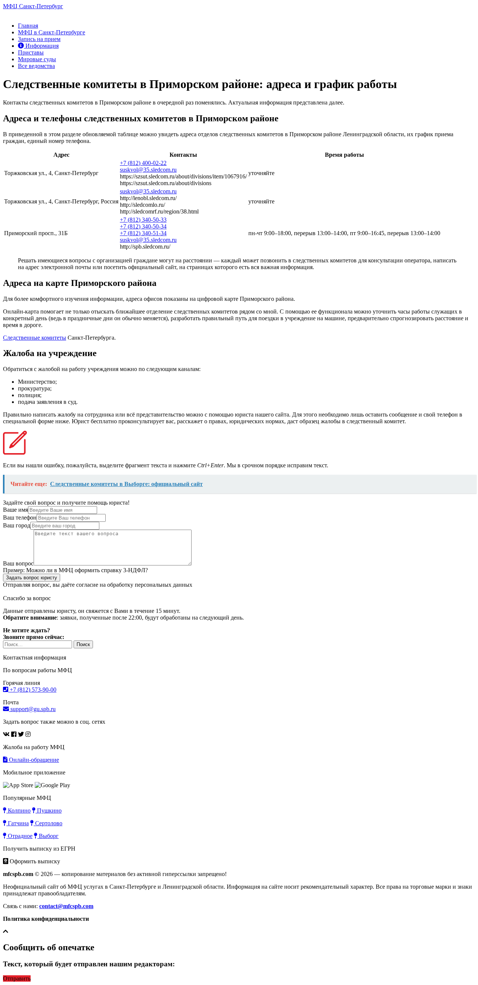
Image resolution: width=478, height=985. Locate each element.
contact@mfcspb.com (66, 906)
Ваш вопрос (18, 563)
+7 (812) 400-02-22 (143, 163)
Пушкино (48, 810)
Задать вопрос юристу (31, 577)
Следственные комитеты (34, 337)
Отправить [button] (17, 978)
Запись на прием (39, 39)
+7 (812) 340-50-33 (143, 219)
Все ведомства (36, 66)
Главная (28, 25)
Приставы (31, 52)
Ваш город (16, 525)
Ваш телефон (20, 517)
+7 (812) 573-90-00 (32, 689)
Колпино (18, 810)
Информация (41, 46)
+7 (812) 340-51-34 (143, 233)
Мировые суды (37, 59)
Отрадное (19, 836)
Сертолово (48, 823)
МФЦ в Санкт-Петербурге (51, 32)
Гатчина (17, 823)
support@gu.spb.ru (32, 709)
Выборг (48, 836)
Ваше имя (15, 509)
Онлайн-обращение (33, 760)
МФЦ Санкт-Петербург (33, 6)
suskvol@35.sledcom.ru (148, 169)
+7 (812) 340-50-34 (143, 226)
